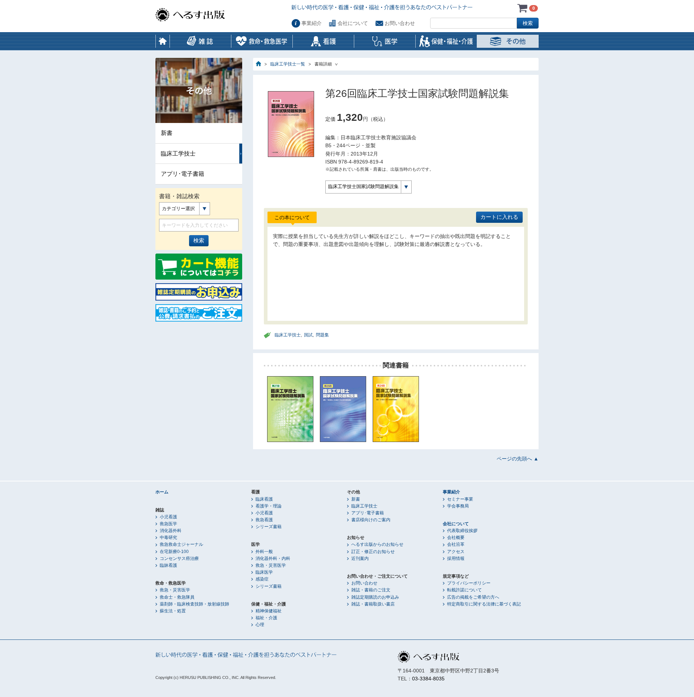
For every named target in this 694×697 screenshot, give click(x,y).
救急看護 (264, 519)
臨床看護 (264, 499)
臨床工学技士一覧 (287, 64)
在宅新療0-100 (174, 551)
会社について (353, 23)
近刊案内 (360, 558)
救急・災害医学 (175, 589)
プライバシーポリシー (468, 583)
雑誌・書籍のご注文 (370, 589)
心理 (260, 624)
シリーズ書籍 (269, 526)
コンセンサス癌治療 (179, 558)
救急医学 (168, 523)
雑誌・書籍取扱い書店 (373, 604)
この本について (292, 217)
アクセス (455, 551)
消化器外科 (170, 530)
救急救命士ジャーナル (181, 544)
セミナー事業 (460, 499)
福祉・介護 (266, 617)
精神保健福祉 (269, 610)
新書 (166, 133)
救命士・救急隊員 (177, 597)
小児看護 (168, 516)
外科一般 (264, 551)
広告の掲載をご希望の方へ (473, 597)
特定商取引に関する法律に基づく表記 (484, 604)
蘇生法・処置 (173, 610)
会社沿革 (455, 544)
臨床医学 (264, 572)
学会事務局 (458, 506)
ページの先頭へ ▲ (518, 459)
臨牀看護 (168, 565)
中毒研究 (168, 537)
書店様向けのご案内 (370, 519)
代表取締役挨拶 (462, 530)
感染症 (262, 579)
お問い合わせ (400, 23)
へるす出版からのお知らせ (377, 544)
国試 (308, 334)
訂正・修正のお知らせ (373, 551)
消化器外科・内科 (273, 558)
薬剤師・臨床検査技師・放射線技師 (194, 604)
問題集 (322, 334)
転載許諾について (464, 589)
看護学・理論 (269, 506)
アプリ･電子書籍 (182, 174)
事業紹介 (311, 23)
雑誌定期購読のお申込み (375, 597)
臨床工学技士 (288, 334)
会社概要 (455, 537)
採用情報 (455, 558)
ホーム (162, 41)
